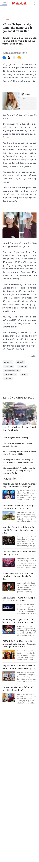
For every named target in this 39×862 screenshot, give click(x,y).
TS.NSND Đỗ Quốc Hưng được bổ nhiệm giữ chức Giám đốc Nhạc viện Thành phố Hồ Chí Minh (19, 644)
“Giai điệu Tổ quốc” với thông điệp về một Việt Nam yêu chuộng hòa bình (18, 530)
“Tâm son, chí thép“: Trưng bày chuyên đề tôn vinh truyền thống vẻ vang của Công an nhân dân (18, 470)
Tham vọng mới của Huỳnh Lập (15, 438)
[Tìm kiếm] (34, 3)
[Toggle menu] (4, 3)
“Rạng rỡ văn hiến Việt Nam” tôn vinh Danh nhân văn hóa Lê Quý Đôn (17, 576)
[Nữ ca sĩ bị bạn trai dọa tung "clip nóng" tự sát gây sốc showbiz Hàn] (19, 4)
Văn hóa (5, 20)
